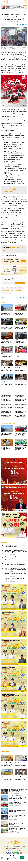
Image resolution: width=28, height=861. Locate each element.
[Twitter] (10, 853)
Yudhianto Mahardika (7, 293)
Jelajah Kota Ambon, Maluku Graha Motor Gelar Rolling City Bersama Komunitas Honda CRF (17, 817)
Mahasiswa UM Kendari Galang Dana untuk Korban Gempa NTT (20, 313)
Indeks (4, 846)
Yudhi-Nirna (18, 290)
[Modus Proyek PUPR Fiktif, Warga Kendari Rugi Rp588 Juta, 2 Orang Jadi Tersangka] (7, 363)
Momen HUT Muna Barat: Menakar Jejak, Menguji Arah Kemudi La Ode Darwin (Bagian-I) (7, 764)
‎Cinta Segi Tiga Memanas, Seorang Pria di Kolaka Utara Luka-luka (14, 579)
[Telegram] (18, 853)
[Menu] (2, 1)
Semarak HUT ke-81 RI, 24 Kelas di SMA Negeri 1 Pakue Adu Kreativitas (15, 574)
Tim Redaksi (9, 846)
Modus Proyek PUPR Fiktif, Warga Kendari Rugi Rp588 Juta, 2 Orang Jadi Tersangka (7, 369)
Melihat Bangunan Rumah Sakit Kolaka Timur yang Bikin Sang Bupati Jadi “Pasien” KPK (7, 778)
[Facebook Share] (17, 24)
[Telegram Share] (23, 24)
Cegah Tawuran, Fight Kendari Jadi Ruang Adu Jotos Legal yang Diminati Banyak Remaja (6, 383)
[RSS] (21, 853)
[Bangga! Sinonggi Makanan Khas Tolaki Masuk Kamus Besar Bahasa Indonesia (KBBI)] (7, 442)
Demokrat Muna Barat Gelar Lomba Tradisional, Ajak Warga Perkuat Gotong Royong (17, 830)
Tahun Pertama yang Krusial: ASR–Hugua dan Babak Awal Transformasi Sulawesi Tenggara (20, 764)
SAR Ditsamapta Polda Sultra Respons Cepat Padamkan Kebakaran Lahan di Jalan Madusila (20, 341)
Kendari (3, 287)
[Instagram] (13, 853)
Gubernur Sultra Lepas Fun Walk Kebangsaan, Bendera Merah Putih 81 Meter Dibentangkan (6, 355)
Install (22, 857)
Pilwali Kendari (5, 290)
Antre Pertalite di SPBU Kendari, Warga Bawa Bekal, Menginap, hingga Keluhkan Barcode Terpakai (6, 313)
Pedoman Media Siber (17, 848)
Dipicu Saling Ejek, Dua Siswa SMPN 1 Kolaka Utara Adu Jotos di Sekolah (15, 546)
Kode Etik (15, 846)
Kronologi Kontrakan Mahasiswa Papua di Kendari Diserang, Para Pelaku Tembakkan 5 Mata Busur (15, 558)
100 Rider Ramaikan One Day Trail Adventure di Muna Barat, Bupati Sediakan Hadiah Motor (15, 564)
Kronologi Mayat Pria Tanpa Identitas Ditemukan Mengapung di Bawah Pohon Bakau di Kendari (7, 327)
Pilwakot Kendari (19, 287)
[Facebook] (7, 853)
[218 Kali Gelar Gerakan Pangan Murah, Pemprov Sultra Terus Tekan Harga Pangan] (4, 811)
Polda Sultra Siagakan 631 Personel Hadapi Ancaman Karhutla (20, 355)
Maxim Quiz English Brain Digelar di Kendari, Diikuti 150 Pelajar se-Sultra (21, 327)
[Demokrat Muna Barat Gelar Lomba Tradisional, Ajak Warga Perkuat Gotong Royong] (4, 830)
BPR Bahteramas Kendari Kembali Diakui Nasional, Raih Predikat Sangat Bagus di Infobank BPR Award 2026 (20, 411)
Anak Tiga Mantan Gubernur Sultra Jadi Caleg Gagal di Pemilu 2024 (20, 778)
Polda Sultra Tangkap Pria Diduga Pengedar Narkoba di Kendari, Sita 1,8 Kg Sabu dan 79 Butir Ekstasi (21, 383)
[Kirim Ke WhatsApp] (26, 24)
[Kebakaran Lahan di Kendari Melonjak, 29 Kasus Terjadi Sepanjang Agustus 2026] (7, 335)
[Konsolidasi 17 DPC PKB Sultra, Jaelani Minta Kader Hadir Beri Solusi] (21, 442)
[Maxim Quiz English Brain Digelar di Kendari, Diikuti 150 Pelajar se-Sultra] (21, 321)
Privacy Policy (22, 846)
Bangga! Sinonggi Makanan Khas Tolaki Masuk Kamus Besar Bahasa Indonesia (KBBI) (6, 401)
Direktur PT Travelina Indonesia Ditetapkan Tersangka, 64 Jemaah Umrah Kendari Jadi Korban (20, 369)
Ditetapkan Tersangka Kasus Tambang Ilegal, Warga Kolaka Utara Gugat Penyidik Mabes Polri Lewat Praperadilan (16, 551)
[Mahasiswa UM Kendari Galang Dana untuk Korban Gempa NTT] (21, 307)
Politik (12, 290)
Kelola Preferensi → (20, 282)
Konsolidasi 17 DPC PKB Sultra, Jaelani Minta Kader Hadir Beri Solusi (20, 400)
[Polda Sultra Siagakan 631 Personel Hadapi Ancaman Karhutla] (21, 349)
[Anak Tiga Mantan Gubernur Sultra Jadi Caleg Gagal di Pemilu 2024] (21, 772)
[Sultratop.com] (6, 1)
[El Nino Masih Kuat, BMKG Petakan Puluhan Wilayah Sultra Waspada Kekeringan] (4, 824)
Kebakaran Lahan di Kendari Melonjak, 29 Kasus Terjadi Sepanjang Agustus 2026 (6, 341)
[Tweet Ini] (20, 24)
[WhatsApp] (15, 853)
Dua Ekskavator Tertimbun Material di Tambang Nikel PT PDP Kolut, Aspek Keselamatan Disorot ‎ (16, 569)
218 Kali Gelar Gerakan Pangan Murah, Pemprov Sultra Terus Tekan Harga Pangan (17, 810)
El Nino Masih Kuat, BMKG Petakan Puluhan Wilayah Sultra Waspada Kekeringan (17, 823)
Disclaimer (8, 848)
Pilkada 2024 (10, 287)
